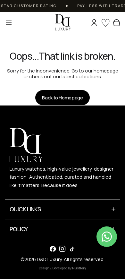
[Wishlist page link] (105, 23)
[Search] (84, 22)
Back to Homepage (62, 97)
